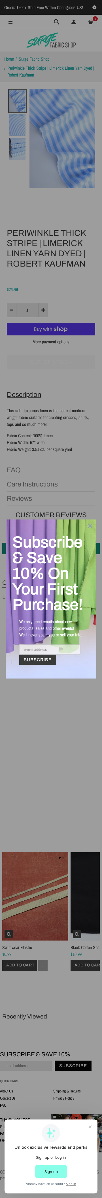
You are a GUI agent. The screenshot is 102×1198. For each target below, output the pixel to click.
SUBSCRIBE (38, 659)
